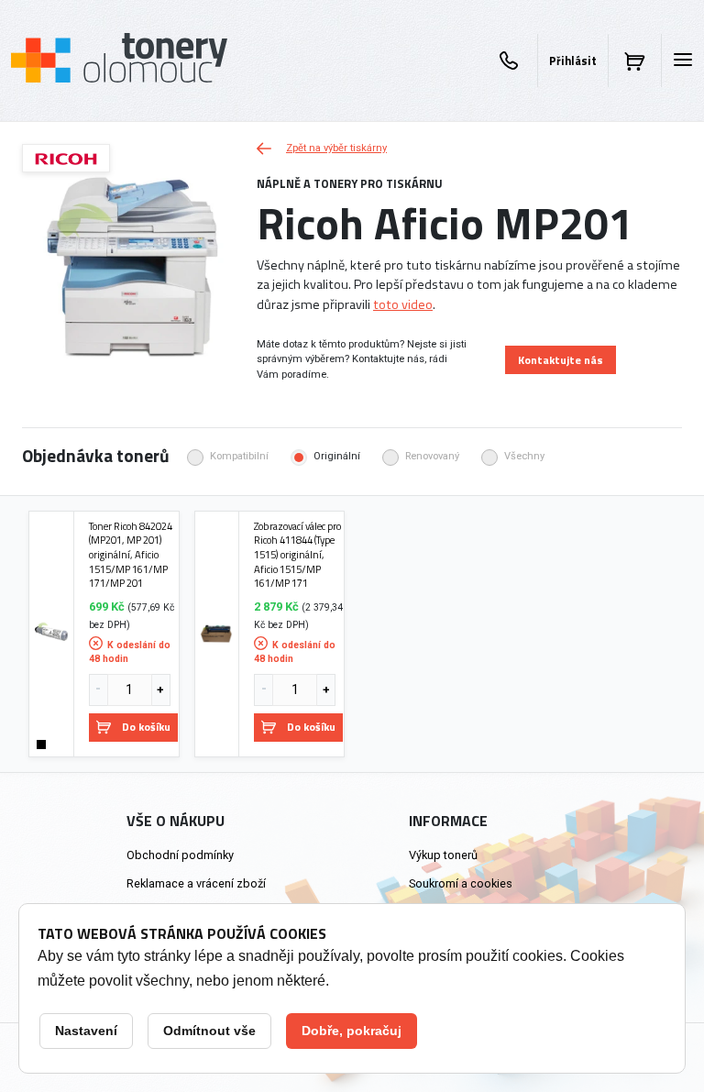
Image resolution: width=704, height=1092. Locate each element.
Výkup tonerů (443, 855)
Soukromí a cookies (460, 883)
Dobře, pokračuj (352, 1030)
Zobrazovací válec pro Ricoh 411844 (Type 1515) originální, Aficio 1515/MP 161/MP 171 (297, 554)
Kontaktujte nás (560, 360)
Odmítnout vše (209, 1030)
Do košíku (146, 726)
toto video (403, 304)
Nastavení (86, 1030)
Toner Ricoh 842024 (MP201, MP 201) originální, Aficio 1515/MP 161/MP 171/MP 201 (130, 554)
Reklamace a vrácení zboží (196, 883)
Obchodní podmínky (180, 855)
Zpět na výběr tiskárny (336, 148)
